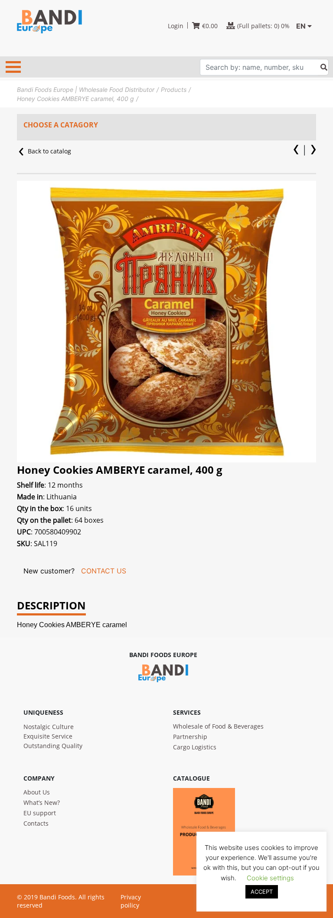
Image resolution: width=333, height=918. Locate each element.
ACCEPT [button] (262, 891)
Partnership (190, 736)
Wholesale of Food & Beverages (218, 726)
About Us (36, 792)
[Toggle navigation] (13, 67)
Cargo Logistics (194, 747)
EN (301, 26)
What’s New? (41, 802)
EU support (39, 813)
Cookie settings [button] (270, 878)
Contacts (36, 823)
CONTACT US (103, 570)
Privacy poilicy (131, 901)
